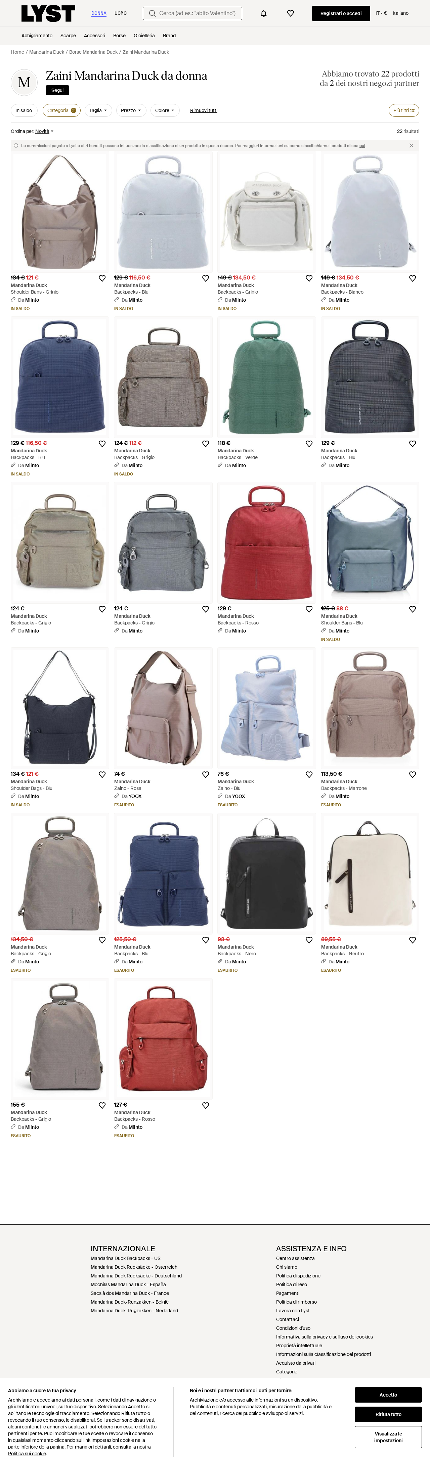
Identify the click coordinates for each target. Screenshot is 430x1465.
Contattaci (287, 1319)
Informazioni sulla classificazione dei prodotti (323, 1354)
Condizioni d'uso (293, 1328)
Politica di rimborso (296, 1302)
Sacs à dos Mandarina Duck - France (130, 1293)
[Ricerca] (152, 13)
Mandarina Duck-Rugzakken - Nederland (134, 1311)
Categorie (286, 1372)
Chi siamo (286, 1267)
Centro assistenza (295, 1258)
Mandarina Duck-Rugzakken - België (130, 1302)
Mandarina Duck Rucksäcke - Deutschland (136, 1276)
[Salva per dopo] (102, 278)
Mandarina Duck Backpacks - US (126, 1258)
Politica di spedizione (298, 1276)
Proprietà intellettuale (299, 1346)
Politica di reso (291, 1284)
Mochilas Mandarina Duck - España (128, 1284)
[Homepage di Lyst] (48, 13)
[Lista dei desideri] (290, 13)
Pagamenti (287, 1293)
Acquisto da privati (295, 1363)
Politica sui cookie (27, 1454)
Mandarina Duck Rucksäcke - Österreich (134, 1267)
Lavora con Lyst (293, 1311)
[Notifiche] (263, 13)
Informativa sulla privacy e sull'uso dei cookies (324, 1337)
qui (362, 145)
